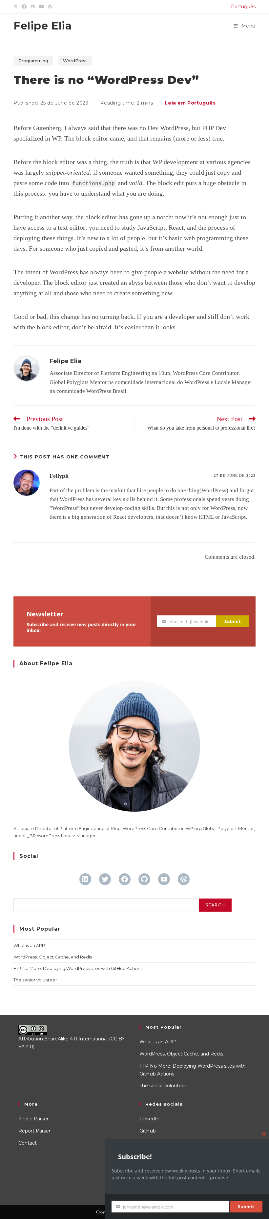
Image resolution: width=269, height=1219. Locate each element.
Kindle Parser (33, 1119)
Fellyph (59, 476)
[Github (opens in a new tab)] (33, 7)
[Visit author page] (26, 368)
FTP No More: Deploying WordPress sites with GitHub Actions (77, 968)
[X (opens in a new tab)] (16, 7)
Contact (27, 1143)
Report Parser (34, 1131)
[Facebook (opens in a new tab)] (24, 7)
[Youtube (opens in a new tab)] (41, 7)
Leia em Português (190, 103)
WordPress (75, 60)
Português (243, 7)
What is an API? (29, 945)
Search (215, 904)
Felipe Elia (42, 25)
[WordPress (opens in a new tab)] (50, 7)
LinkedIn (149, 1119)
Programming (33, 60)
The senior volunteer (35, 979)
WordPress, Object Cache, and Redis (52, 956)
